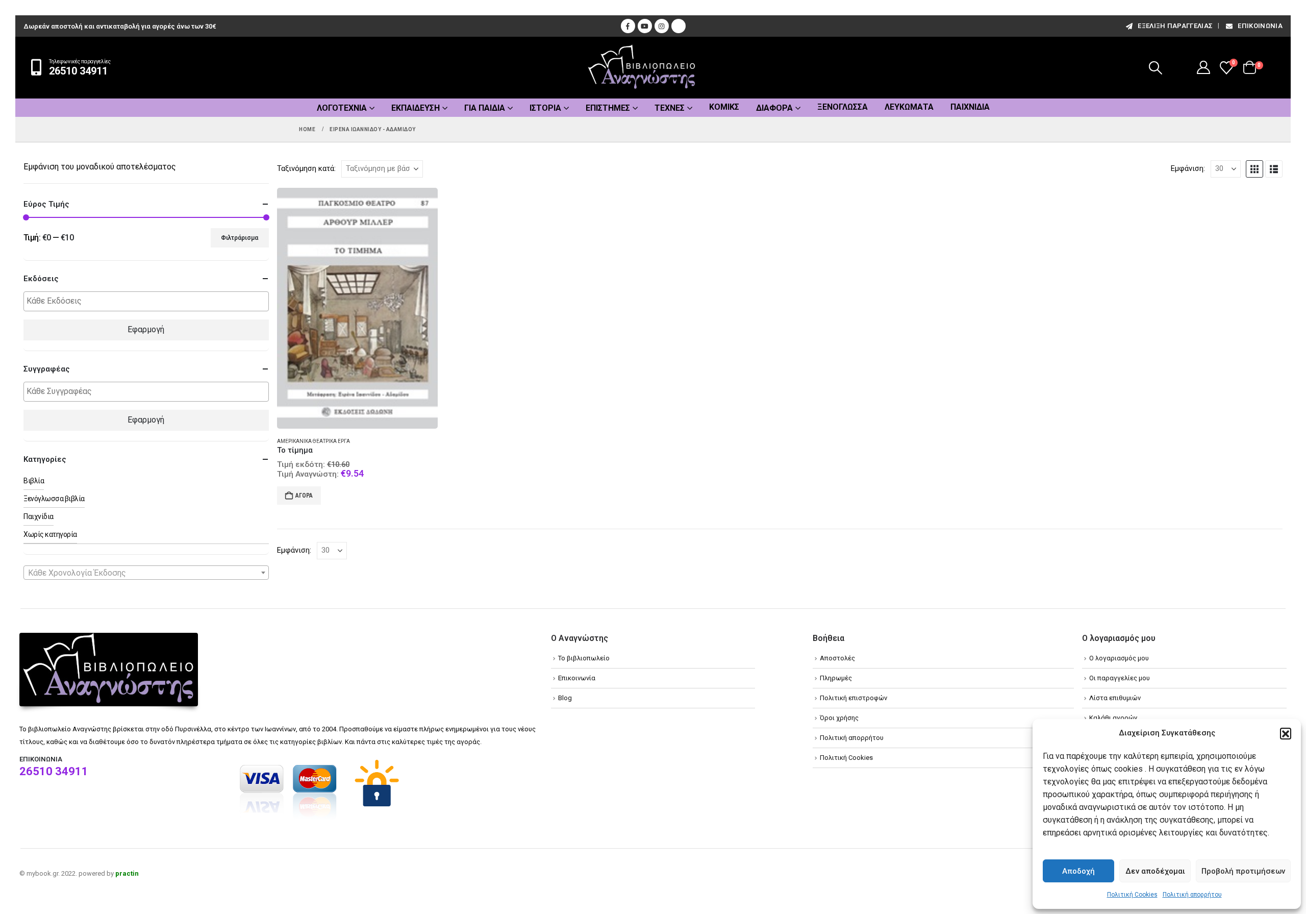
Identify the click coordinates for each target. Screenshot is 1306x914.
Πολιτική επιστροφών (853, 698)
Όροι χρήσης (839, 718)
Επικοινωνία (1260, 26)
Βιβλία (33, 481)
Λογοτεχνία (342, 108)
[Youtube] (645, 26)
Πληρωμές (836, 678)
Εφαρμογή (146, 329)
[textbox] (149, 301)
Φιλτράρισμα (239, 237)
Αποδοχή (1078, 871)
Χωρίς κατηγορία (50, 534)
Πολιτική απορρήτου (1192, 894)
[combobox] (146, 572)
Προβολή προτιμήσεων (1243, 871)
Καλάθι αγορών (1113, 718)
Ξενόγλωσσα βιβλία (54, 499)
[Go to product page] (357, 308)
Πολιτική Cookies (1132, 894)
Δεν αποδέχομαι (1155, 871)
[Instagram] (662, 26)
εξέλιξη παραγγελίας (1175, 26)
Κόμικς (724, 107)
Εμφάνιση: (1188, 168)
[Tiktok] (678, 26)
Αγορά (304, 495)
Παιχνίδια (970, 107)
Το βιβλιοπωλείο (584, 658)
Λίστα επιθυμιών (1115, 698)
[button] (1285, 733)
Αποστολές (837, 658)
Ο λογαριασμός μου (1119, 658)
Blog (565, 698)
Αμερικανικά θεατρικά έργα (313, 441)
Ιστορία (545, 108)
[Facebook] (628, 26)
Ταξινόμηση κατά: (306, 168)
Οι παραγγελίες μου (1119, 678)
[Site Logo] (642, 67)
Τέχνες (670, 108)
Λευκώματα (909, 107)
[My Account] (1204, 67)
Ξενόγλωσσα (842, 107)
